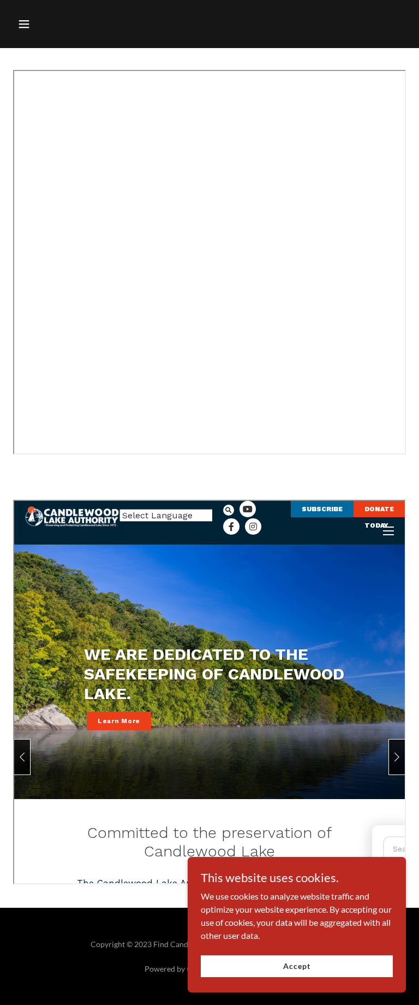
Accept (296, 966)
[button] (58, 24)
